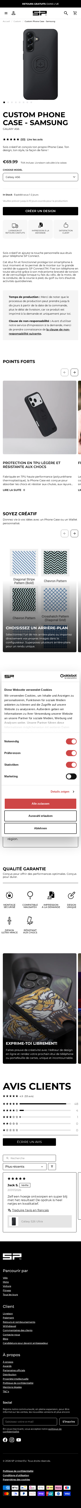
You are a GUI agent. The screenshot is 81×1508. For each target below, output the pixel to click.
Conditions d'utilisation (16, 1475)
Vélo (5, 1278)
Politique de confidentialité (18, 1383)
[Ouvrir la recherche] (66, 13)
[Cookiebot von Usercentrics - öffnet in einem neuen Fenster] (60, 676)
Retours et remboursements (19, 1322)
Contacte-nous (11, 1334)
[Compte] (13, 13)
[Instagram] (12, 1440)
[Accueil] (40, 13)
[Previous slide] (64, 372)
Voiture (7, 1286)
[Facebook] (5, 1440)
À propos (8, 1362)
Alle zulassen (40, 803)
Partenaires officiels (14, 1370)
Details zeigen (60, 791)
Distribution (9, 1374)
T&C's (6, 1391)
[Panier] (75, 13)
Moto (6, 1282)
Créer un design (40, 211)
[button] (40, 1104)
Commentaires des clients (17, 1330)
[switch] (71, 753)
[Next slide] (74, 372)
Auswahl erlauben (40, 815)
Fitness (7, 1290)
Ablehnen (40, 828)
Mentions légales (12, 1387)
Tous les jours (10, 1294)
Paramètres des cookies (16, 1479)
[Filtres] (52, 1166)
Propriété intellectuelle (15, 1379)
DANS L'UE (40, 3)
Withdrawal (9, 1326)
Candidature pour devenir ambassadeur (25, 1343)
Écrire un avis (29, 1142)
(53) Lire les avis (32, 139)
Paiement (8, 1317)
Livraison (8, 1313)
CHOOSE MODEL (12, 170)
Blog (5, 1339)
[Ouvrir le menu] (6, 13)
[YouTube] (18, 1440)
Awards (7, 1366)
